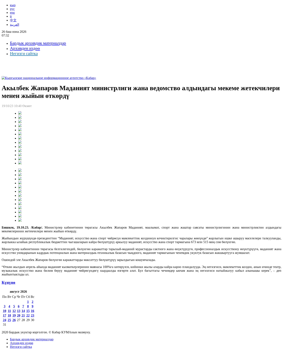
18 (9, 315)
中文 (13, 20)
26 (14, 320)
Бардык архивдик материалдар (38, 43)
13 (18, 311)
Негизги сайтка (24, 53)
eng (12, 12)
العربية (14, 24)
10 (4, 311)
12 (14, 311)
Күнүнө (8, 282)
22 (28, 315)
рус (12, 9)
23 (32, 315)
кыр (13, 5)
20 (18, 315)
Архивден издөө (25, 48)
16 (32, 311)
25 (9, 320)
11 (9, 311)
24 (4, 320)
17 (4, 315)
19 (14, 315)
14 (23, 311)
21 (23, 315)
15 (28, 311)
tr (11, 16)
